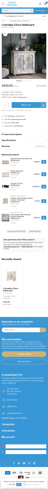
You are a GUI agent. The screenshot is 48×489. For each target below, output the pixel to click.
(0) (13, 27)
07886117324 (12, 406)
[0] (45, 3)
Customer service (24, 354)
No (25, 484)
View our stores (24, 361)
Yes (19, 484)
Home (4, 21)
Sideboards (34, 231)
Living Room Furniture (16, 231)
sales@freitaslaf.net (11, 246)
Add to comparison (8, 110)
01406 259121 (12, 400)
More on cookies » (34, 484)
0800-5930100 (27, 246)
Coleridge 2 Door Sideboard (20, 21)
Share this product (23, 110)
